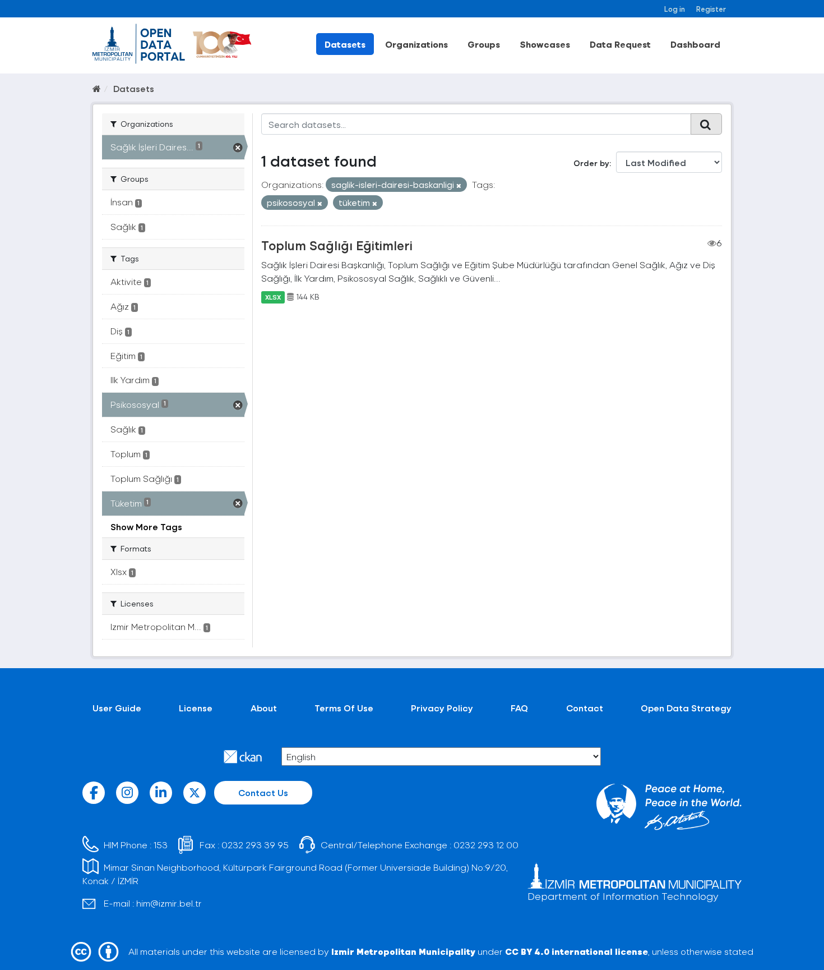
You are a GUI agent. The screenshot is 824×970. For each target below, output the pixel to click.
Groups (483, 44)
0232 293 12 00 (486, 845)
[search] (706, 124)
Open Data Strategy (686, 708)
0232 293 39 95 (255, 845)
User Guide (116, 708)
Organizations (416, 44)
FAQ (519, 708)
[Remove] (458, 185)
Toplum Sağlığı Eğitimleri (337, 245)
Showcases (545, 44)
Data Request (620, 44)
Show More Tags (146, 526)
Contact (584, 708)
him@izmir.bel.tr (169, 903)
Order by (591, 163)
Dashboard (695, 44)
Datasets (345, 44)
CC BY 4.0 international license (576, 951)
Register (711, 8)
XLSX (273, 296)
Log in (674, 8)
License (195, 708)
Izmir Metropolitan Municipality (403, 951)
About (264, 708)
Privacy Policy (442, 708)
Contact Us (263, 792)
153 (161, 845)
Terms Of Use (343, 708)
